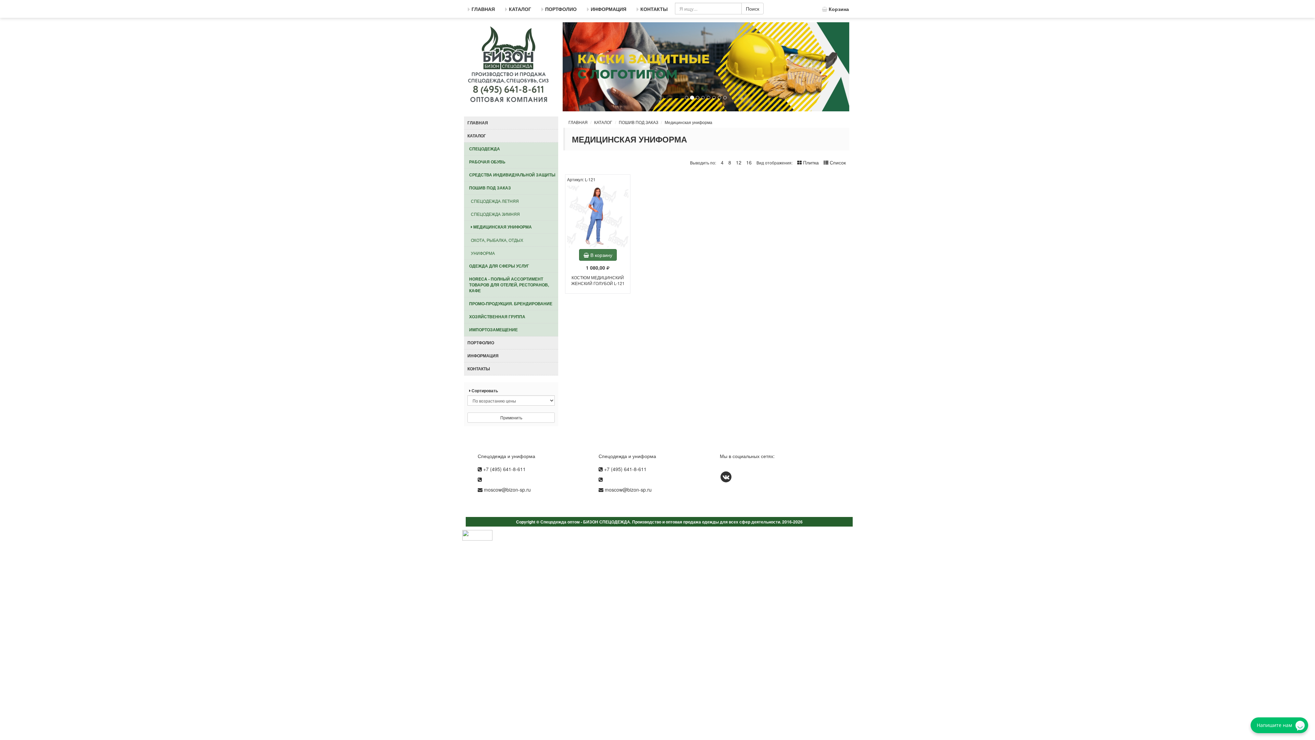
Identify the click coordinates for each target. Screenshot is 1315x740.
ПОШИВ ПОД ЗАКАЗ (638, 122)
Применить (511, 417)
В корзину (600, 254)
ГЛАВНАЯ (578, 122)
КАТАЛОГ (603, 122)
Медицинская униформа (688, 122)
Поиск (752, 8)
